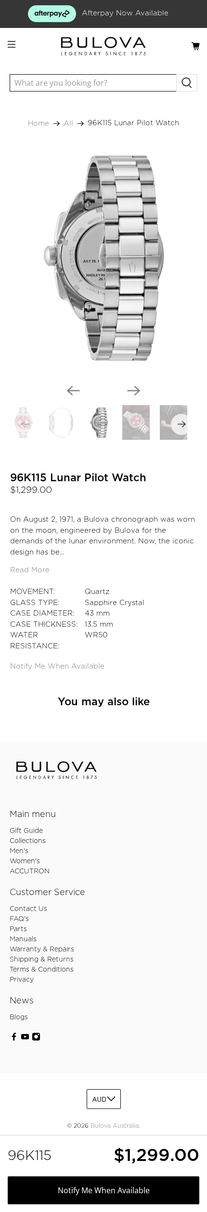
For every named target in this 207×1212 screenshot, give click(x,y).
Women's (25, 861)
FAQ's (19, 919)
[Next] (134, 390)
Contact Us (28, 909)
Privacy (22, 980)
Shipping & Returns (42, 959)
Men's (19, 851)
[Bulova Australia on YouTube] (25, 1039)
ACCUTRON (30, 871)
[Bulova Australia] (103, 46)
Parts (18, 929)
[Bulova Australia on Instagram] (36, 1039)
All (68, 123)
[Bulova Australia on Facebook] (14, 1039)
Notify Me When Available (57, 666)
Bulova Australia (115, 1126)
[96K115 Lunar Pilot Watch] (103, 258)
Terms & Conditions (42, 970)
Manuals (23, 939)
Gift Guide (26, 831)
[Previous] (73, 390)
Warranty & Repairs (42, 949)
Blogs (19, 1017)
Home (38, 123)
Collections (28, 841)
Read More (30, 570)
